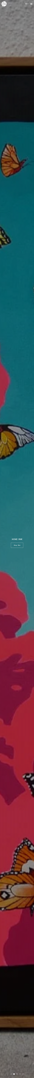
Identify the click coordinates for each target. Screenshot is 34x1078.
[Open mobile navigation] (31, 4)
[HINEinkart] (9, 4)
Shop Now (17, 545)
